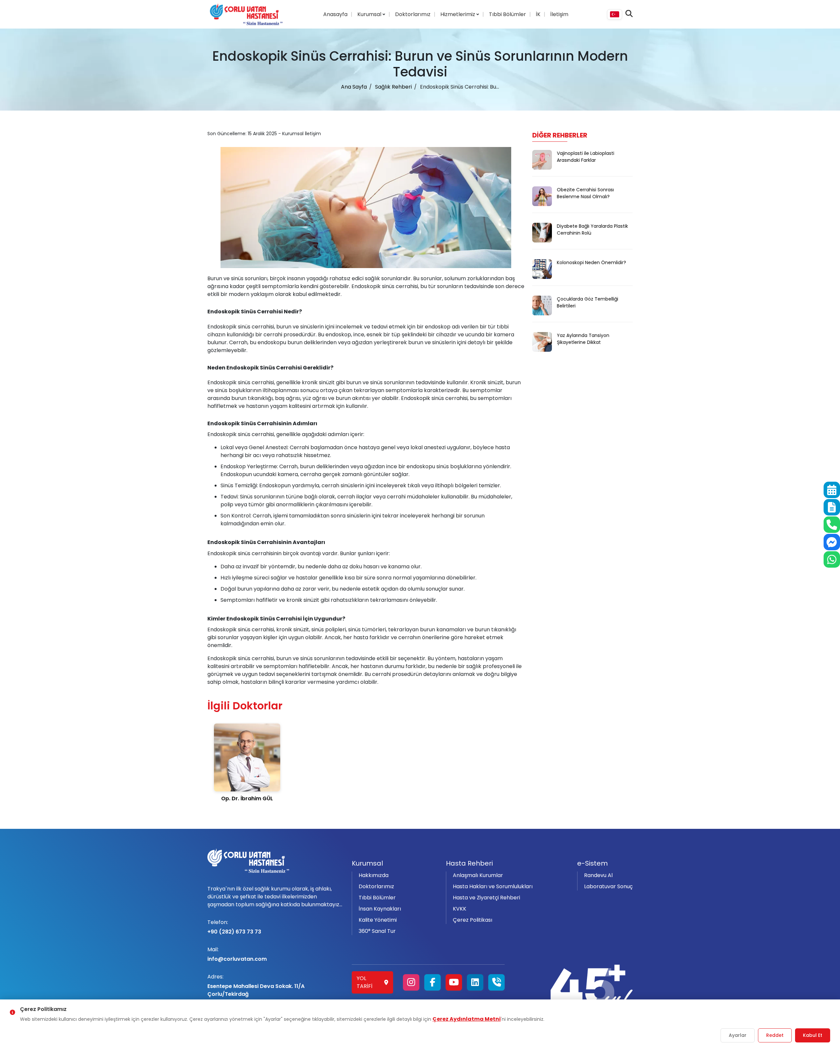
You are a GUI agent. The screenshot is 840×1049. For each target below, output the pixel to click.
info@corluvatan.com (237, 954)
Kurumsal (370, 14)
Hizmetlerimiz (458, 14)
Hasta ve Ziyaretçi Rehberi (486, 897)
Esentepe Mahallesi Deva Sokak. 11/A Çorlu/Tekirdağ (255, 985)
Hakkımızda (373, 875)
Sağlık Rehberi (393, 87)
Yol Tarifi (364, 982)
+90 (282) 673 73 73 (234, 926)
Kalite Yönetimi (378, 920)
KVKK (459, 909)
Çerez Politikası (472, 920)
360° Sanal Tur (377, 931)
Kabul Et (812, 1035)
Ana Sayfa (354, 87)
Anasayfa (335, 14)
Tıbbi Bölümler (507, 14)
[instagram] (411, 982)
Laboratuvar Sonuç (608, 886)
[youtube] (454, 982)
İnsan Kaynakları (380, 909)
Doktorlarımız (412, 14)
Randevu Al (598, 875)
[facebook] (432, 982)
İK (538, 14)
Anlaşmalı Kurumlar (478, 875)
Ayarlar (737, 1035)
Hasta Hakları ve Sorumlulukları (493, 886)
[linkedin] (475, 982)
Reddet (775, 1035)
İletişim (559, 14)
